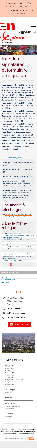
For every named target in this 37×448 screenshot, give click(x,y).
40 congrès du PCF (10, 384)
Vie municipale (8, 416)
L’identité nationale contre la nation (12, 260)
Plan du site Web (14, 359)
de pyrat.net (15, 433)
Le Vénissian (8, 418)
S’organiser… (10, 365)
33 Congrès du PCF (10, 368)
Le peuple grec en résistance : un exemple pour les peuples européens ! (17, 254)
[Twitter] (25, 32)
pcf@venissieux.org (16, 313)
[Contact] (28, 32)
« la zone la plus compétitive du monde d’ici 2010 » (17, 247)
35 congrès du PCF (10, 372)
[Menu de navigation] (3, 26)
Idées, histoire (10, 397)
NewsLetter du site (8, 280)
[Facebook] (22, 32)
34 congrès (8, 370)
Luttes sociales (8, 392)
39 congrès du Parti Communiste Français (15, 382)
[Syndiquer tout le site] (30, 438)
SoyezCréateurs (25, 433)
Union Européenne (9, 408)
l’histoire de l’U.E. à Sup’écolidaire (12, 233)
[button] (19, 32)
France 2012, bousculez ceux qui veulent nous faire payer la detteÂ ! (17, 240)
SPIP (33, 433)
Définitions (5, 282)
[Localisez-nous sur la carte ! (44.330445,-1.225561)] (18, 292)
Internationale (10, 403)
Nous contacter (22, 324)
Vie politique (10, 389)
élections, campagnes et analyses (13, 421)
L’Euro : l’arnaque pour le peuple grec (13, 245)
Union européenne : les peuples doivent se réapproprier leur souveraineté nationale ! (18, 236)
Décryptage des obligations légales (26, 431)
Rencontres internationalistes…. (12, 406)
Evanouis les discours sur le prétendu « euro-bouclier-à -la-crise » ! (18, 250)
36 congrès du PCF (10, 375)
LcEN (2, 431)
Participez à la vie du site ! (27, 442)
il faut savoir (13, 431)
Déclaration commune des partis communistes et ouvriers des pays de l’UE (17, 257)
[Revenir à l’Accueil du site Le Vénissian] (6, 37)
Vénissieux (9, 414)
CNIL (32, 429)
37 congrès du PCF (10, 377)
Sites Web (5, 277)
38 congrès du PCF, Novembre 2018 (14, 379)
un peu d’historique (16, 317)
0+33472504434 (14, 308)
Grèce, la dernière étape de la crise (13, 243)
